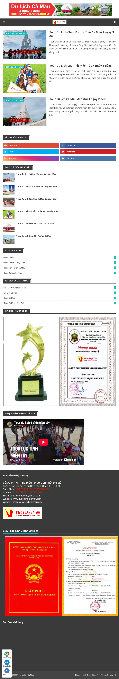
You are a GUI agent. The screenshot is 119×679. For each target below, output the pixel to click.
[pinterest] (88, 151)
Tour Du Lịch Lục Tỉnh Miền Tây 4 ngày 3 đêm (80, 65)
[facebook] (88, 145)
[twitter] (31, 151)
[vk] (88, 158)
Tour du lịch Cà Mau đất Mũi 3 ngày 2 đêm (78, 99)
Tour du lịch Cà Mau (25, 675)
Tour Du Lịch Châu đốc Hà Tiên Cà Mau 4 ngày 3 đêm (81, 34)
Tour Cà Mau (59, 257)
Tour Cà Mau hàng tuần (59, 262)
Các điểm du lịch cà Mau (59, 287)
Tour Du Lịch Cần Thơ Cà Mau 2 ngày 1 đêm (36, 199)
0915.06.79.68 (19, 492)
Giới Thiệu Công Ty (91, 675)
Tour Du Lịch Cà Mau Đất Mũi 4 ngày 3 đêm (36, 186)
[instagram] (31, 158)
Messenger (6, 674)
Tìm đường (7, 658)
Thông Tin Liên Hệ (108, 675)
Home (77, 675)
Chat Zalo (7, 666)
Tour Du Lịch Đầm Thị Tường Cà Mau (34, 236)
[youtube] (31, 145)
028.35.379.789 (42, 489)
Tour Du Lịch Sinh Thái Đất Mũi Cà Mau (35, 223)
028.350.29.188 (25, 489)
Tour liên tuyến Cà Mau (59, 267)
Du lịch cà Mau (59, 292)
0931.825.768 (35, 492)
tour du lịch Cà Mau (59, 273)
